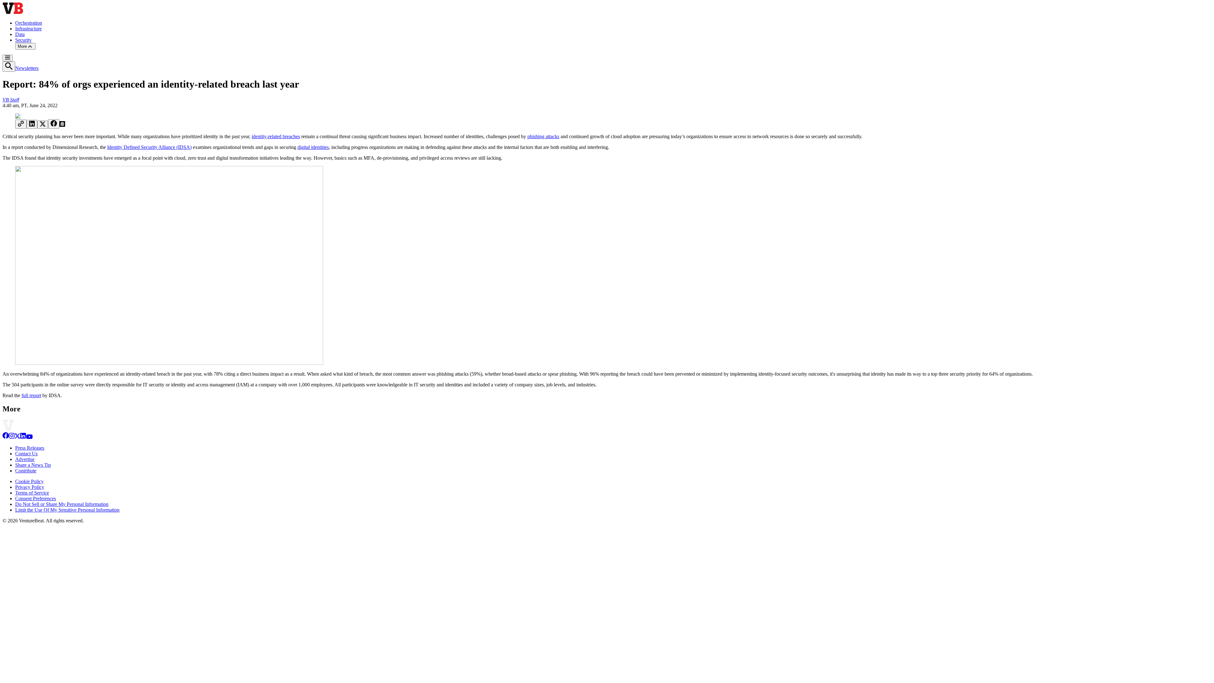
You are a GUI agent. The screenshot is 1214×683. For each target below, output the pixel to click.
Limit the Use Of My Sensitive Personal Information (67, 510)
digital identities (313, 147)
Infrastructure (28, 28)
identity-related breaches (276, 136)
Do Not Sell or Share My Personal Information (61, 504)
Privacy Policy (29, 487)
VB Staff (11, 99)
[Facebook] (6, 437)
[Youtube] (29, 437)
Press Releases (29, 448)
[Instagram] (12, 437)
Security (23, 40)
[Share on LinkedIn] (32, 124)
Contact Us (26, 453)
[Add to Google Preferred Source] (62, 125)
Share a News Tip (33, 465)
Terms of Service (32, 492)
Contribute (25, 470)
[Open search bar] (9, 66)
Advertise (24, 459)
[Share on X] (42, 124)
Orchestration (28, 23)
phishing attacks (543, 136)
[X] (17, 437)
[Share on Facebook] (53, 124)
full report (31, 395)
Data (20, 34)
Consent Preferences (35, 498)
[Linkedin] (23, 437)
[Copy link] (21, 124)
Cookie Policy (29, 481)
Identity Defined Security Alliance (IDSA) (149, 147)
